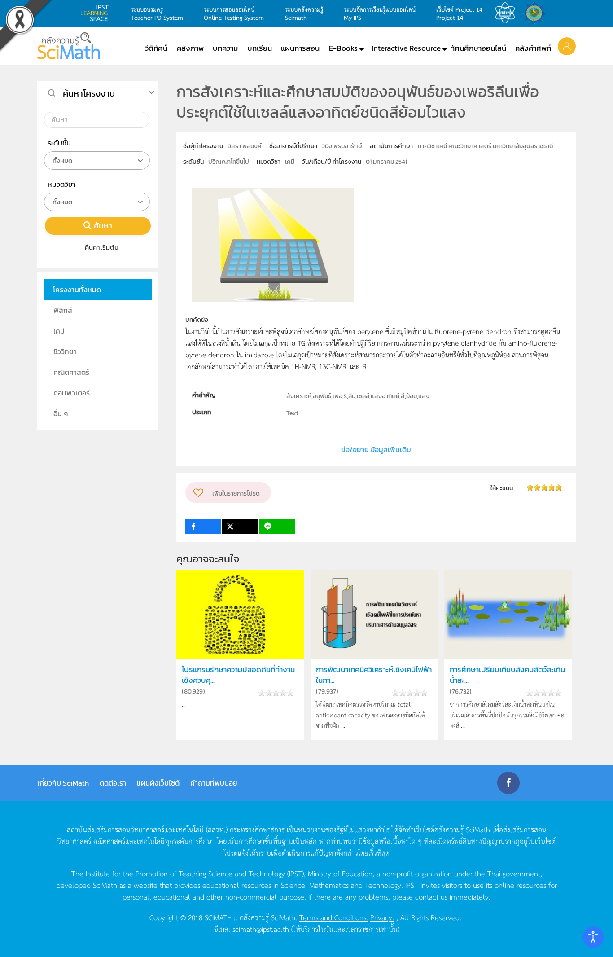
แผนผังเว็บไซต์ (158, 782)
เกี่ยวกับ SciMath (63, 782)
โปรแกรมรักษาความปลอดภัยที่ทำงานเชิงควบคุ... (238, 674)
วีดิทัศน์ (156, 48)
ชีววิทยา (65, 351)
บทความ (225, 48)
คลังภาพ (190, 48)
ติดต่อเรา (113, 782)
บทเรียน (259, 48)
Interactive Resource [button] (406, 48)
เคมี (59, 330)
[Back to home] (68, 45)
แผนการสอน (300, 48)
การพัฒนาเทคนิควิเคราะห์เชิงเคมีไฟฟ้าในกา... (374, 674)
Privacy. (382, 917)
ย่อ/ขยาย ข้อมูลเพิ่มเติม (376, 449)
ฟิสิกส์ (62, 310)
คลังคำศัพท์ (533, 48)
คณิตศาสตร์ (71, 372)
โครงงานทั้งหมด (77, 289)
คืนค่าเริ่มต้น (101, 247)
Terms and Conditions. (333, 917)
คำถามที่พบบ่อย (213, 782)
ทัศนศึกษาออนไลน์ (478, 48)
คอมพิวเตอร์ (71, 392)
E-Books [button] (343, 48)
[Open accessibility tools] (593, 937)
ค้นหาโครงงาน (89, 93)
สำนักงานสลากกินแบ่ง (536, 13)
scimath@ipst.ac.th (260, 929)
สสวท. (507, 13)
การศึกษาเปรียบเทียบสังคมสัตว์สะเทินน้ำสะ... (507, 674)
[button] (567, 45)
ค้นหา (103, 225)
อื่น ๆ (60, 413)
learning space (97, 13)
